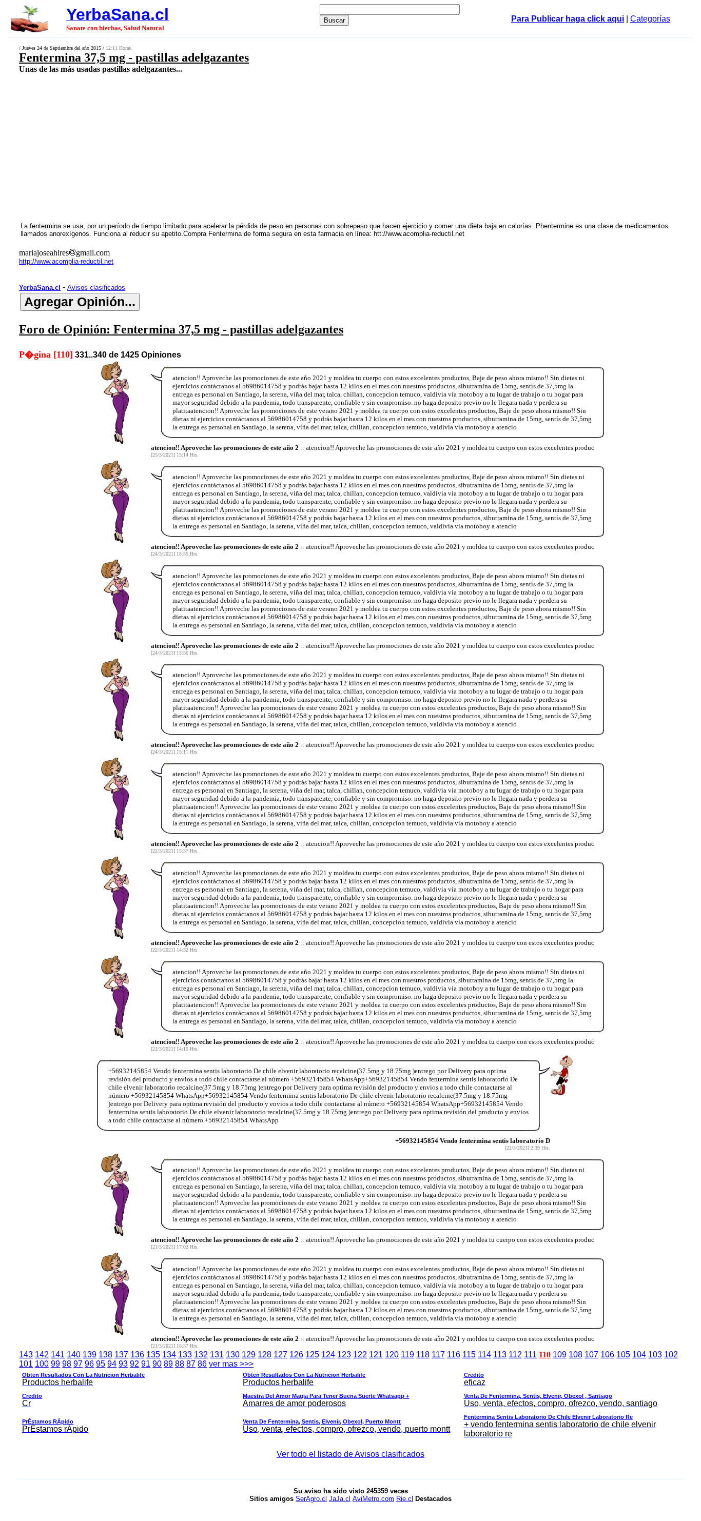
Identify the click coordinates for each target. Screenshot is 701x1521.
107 (591, 1354)
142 (42, 1354)
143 (26, 1354)
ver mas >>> (339, 1398)
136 (137, 1354)
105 (623, 1354)
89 (168, 1363)
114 (484, 1354)
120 (392, 1354)
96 (89, 1363)
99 (55, 1363)
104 (639, 1354)
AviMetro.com (373, 1499)
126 (296, 1354)
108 (575, 1354)
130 (233, 1354)
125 (312, 1354)
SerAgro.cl (311, 1499)
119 (407, 1354)
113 (500, 1354)
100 (42, 1363)
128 (264, 1354)
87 (191, 1363)
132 (201, 1354)
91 (145, 1363)
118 (423, 1354)
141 (58, 1354)
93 (123, 1363)
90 (157, 1363)
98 (66, 1363)
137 (121, 1354)
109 (560, 1354)
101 (26, 1363)
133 (185, 1354)
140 (74, 1354)
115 (469, 1354)
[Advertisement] (286, 147)
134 (169, 1354)
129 (249, 1354)
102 (671, 1354)
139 (89, 1354)
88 (179, 1363)
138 (105, 1354)
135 (153, 1354)
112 (515, 1354)
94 (111, 1363)
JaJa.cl (339, 1499)
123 (344, 1354)
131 (217, 1354)
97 (78, 1363)
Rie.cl (404, 1499)
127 (280, 1354)
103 (655, 1354)
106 (607, 1354)
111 (530, 1354)
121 (376, 1354)
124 (328, 1354)
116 (453, 1354)
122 (360, 1354)
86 (202, 1363)
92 (134, 1363)
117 (438, 1354)
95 (100, 1363)
